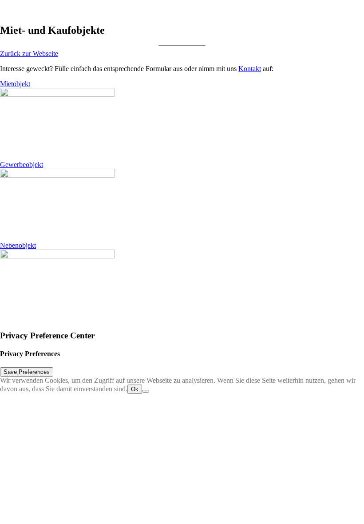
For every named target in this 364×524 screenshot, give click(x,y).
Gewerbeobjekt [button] (21, 164)
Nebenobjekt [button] (18, 245)
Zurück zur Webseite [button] (29, 53)
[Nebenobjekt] (109, 286)
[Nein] (145, 391)
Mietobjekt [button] (15, 83)
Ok (134, 389)
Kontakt (249, 68)
